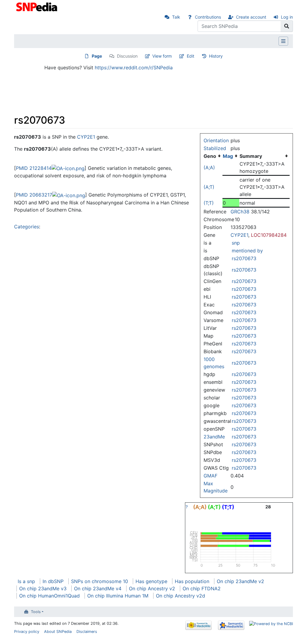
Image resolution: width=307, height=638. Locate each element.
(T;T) (209, 203)
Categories (26, 227)
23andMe (214, 437)
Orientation (216, 140)
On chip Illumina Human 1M (117, 596)
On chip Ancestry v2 (152, 588)
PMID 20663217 (34, 195)
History (216, 56)
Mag (228, 156)
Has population (192, 581)
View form (162, 56)
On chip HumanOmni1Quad (49, 596)
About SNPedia (58, 631)
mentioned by (247, 251)
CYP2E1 (239, 235)
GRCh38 (240, 212)
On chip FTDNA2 (202, 588)
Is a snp (26, 581)
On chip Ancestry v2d (180, 596)
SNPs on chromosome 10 (99, 581)
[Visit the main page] (37, 6)
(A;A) (209, 167)
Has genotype (151, 581)
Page (97, 56)
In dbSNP (53, 581)
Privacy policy (26, 631)
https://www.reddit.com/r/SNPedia (134, 68)
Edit (190, 56)
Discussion (127, 56)
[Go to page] (287, 26)
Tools (36, 611)
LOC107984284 (269, 235)
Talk (176, 17)
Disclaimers (86, 631)
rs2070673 (244, 258)
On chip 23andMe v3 (43, 588)
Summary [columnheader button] (251, 156)
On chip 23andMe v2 (240, 581)
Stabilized (215, 148)
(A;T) (209, 187)
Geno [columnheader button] (210, 156)
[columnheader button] (230, 156)
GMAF (210, 476)
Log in (287, 17)
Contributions (208, 17)
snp (236, 243)
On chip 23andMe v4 (97, 588)
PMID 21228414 (34, 168)
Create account (251, 17)
